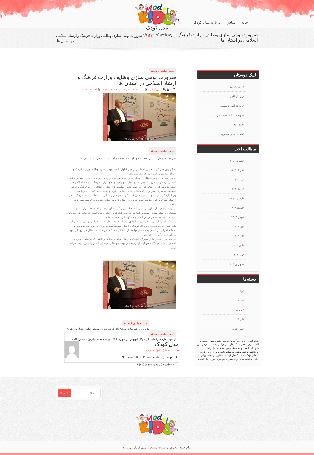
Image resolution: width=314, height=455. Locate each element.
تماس (231, 22)
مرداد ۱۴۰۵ (237, 170)
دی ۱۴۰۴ (238, 226)
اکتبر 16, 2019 (89, 89)
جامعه (134, 89)
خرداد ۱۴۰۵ (236, 189)
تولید (141, 89)
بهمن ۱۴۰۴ (237, 217)
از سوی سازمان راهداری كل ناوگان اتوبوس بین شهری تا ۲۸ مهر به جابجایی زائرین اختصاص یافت (124, 339)
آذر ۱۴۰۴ (238, 236)
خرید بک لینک (236, 87)
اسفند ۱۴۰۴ (236, 207)
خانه (244, 22)
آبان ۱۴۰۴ (237, 245)
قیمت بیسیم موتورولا (232, 134)
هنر (147, 243)
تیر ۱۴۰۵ (238, 179)
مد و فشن (108, 89)
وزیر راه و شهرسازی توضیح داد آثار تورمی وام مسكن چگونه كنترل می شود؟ (108, 328)
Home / (148, 35)
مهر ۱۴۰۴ (237, 255)
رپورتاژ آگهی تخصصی (231, 105)
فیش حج (238, 124)
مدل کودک (155, 89)
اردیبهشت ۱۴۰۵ (234, 198)
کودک (118, 89)
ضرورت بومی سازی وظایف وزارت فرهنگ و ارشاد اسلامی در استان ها (99, 38)
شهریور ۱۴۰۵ (235, 160)
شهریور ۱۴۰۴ (235, 264)
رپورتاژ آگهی (236, 96)
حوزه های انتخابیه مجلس (230, 115)
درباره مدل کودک (206, 22)
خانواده (126, 89)
